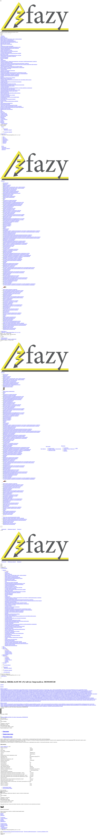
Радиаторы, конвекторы (36, 694)
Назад (7, 571)
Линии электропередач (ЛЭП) (74, 690)
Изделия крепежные (83, 695)
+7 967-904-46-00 (4, 123)
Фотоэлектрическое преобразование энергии (13, 689)
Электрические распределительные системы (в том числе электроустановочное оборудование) (24, 699)
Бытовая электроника (81, 693)
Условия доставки (3, 824)
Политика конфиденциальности (30, 831)
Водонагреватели (73, 693)
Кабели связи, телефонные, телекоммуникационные (47, 706)
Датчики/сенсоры (23, 691)
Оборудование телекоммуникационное (30, 689)
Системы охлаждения (53, 692)
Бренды (1, 814)
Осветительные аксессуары (51, 698)
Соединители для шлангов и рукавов (25, 694)
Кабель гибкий (60, 706)
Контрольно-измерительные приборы (63, 693)
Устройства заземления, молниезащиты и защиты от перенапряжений (70, 697)
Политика (2, 826)
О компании (2, 817)
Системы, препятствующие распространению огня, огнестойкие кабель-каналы (27, 696)
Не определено (79, 692)
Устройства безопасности (64, 690)
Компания (7, 657)
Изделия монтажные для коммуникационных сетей (31, 690)
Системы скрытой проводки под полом (74, 691)
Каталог (6, 572)
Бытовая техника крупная (24, 700)
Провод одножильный (25, 705)
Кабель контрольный (22, 706)
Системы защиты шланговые (9, 695)
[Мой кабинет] (0, 528)
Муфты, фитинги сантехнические (65, 689)
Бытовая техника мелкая (47, 699)
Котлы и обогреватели (13, 694)
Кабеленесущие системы (76, 689)
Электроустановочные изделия (49, 696)
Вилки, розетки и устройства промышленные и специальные (69, 698)
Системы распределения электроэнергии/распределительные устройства (69, 696)
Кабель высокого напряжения (15, 705)
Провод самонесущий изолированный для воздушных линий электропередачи (52, 705)
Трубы (83, 691)
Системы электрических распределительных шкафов (25, 695)
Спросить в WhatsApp (11, 339)
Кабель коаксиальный (72, 705)
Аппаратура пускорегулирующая (14, 690)
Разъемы (18, 697)
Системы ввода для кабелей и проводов (72, 695)
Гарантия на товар (4, 825)
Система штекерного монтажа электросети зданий (14, 693)
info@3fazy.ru (3, 133)
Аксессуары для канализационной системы (60, 699)
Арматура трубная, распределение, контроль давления (79, 699)
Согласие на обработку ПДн (42, 831)
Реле (7, 690)
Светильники (9, 696)
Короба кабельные (63, 691)
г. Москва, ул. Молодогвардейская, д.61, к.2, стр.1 (10, 332)
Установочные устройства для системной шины (67, 692)
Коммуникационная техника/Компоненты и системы (53, 695)
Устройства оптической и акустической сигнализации (49, 691)
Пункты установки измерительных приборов (40, 692)
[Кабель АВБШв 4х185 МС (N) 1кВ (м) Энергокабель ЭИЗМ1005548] (14, 717)
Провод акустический (80, 705)
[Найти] (1, 34)
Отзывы (2, 819)
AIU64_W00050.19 (4, 746)
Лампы (5, 696)
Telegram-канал (4, 339)
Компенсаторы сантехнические (35, 700)
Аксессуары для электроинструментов (31, 693)
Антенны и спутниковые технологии (32, 698)
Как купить (7, 650)
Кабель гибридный (33, 705)
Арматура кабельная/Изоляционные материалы (50, 690)
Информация (3, 821)
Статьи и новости (3, 818)
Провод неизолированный (31, 706)
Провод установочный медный (12, 706)
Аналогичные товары (7, 787)
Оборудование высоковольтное (33, 691)
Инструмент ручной (39, 695)
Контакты (2, 820)
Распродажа (2, 689)
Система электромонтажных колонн (25, 692)
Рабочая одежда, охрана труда (11, 697)
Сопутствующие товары (7, 788)
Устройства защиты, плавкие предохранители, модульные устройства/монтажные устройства (59, 694)
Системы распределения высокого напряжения (29, 697)
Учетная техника (43, 698)
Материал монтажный (21, 698)
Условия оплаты (3, 823)
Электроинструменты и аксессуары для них (47, 693)
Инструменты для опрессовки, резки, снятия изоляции (48, 689)
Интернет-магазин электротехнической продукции (13, 831)
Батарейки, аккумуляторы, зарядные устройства (48, 697)
